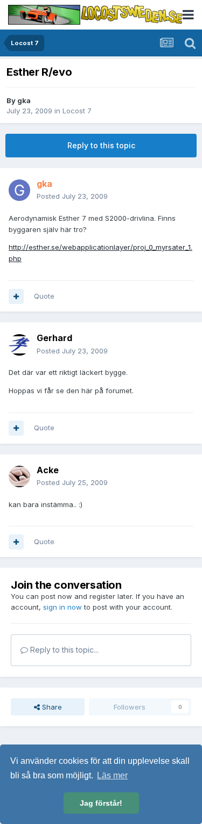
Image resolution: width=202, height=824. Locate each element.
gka (24, 100)
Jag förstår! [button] (101, 803)
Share (51, 707)
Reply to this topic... (63, 649)
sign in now (62, 607)
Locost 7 (77, 110)
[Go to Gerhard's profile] (19, 345)
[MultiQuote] (16, 296)
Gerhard (54, 338)
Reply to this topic (101, 145)
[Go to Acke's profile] (19, 476)
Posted (72, 196)
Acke (48, 470)
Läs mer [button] (112, 775)
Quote (44, 296)
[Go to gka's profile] (19, 190)
